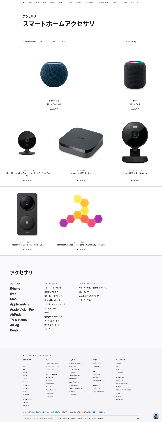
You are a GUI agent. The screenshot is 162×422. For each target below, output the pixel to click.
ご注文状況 (72, 391)
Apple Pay (26, 406)
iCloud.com (50, 369)
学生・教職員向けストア (99, 380)
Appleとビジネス (97, 363)
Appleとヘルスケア (98, 388)
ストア (24, 363)
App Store (49, 396)
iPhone (25, 372)
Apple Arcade (50, 387)
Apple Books (50, 393)
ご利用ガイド (72, 394)
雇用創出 (118, 396)
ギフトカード (26, 394)
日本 (138, 418)
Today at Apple (74, 369)
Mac (24, 366)
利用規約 (73, 418)
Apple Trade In (74, 382)
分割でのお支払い (74, 385)
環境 (117, 366)
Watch (25, 376)
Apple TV (49, 380)
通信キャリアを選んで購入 (76, 388)
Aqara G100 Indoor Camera (135, 173)
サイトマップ (101, 418)
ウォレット (25, 402)
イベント (118, 393)
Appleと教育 (96, 374)
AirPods (25, 382)
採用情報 (118, 387)
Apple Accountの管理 (52, 363)
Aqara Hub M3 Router (81, 173)
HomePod (135, 104)
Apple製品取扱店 (55, 412)
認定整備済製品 (73, 379)
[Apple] (24, 355)
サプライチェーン (120, 372)
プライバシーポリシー (63, 418)
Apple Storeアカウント (52, 366)
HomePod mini (54, 104)
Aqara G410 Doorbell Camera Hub (27, 245)
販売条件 (80, 418)
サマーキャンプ (73, 372)
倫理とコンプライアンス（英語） (123, 390)
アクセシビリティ (120, 363)
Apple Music (50, 384)
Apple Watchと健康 (98, 392)
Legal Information (90, 418)
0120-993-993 (97, 412)
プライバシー (119, 369)
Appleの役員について (122, 384)
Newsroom (119, 380)
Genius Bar (73, 366)
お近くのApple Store (75, 363)
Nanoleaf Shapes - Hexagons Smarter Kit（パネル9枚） (81, 245)
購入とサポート (96, 377)
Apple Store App (74, 376)
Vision (25, 379)
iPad (24, 369)
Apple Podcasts (51, 390)
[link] (156, 416)
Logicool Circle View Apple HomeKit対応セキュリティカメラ (27, 174)
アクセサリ (31, 355)
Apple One (49, 377)
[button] (132, 2)
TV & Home (26, 385)
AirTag (25, 388)
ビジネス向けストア (98, 366)
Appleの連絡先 (120, 399)
